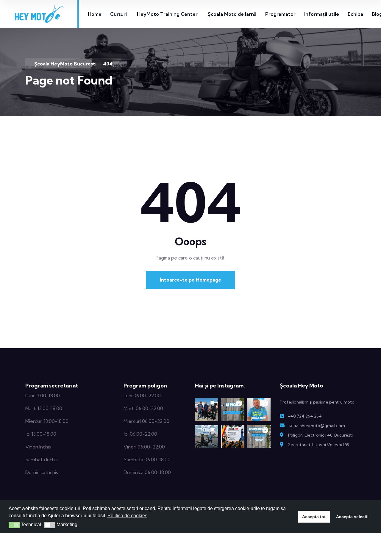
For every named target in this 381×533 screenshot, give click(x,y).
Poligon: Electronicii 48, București (320, 435)
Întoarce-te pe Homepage (190, 280)
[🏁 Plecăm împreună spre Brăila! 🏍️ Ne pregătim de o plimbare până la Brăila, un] (232, 436)
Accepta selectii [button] (352, 516)
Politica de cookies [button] (127, 515)
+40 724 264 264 (305, 416)
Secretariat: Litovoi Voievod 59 (318, 444)
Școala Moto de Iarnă (232, 14)
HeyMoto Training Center (167, 14)
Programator (280, 14)
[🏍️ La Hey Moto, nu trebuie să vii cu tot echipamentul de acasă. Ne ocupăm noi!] (259, 436)
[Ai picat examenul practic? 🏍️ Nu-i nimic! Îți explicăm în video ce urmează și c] (232, 409)
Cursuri (118, 14)
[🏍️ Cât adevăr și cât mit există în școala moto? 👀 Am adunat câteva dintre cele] (259, 409)
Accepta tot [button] (314, 516)
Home (95, 14)
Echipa (355, 14)
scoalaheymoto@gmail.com (317, 425)
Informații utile (321, 14)
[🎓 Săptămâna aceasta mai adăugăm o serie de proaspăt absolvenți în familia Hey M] (206, 409)
